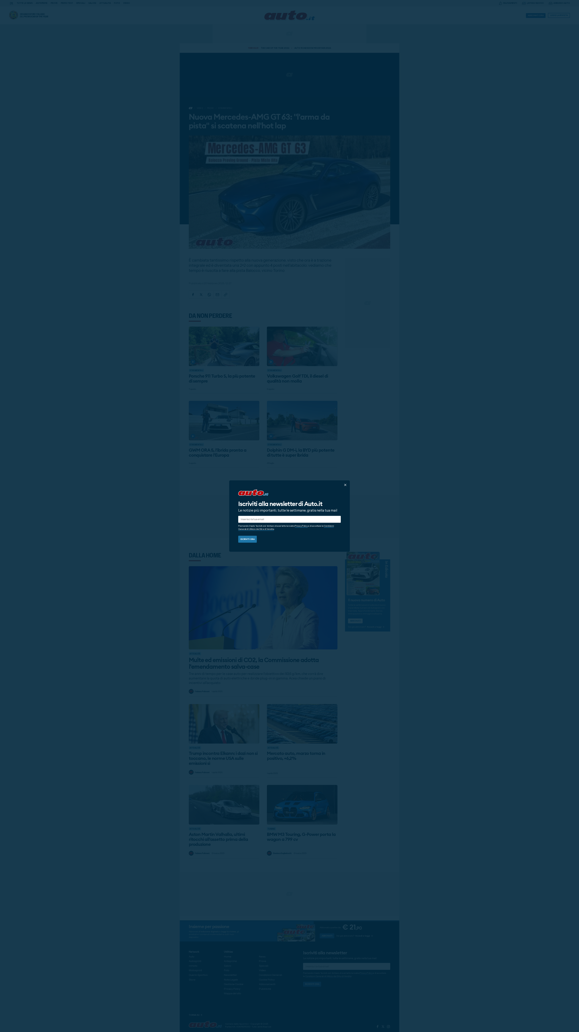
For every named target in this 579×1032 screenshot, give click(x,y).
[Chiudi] (345, 485)
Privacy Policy (301, 526)
